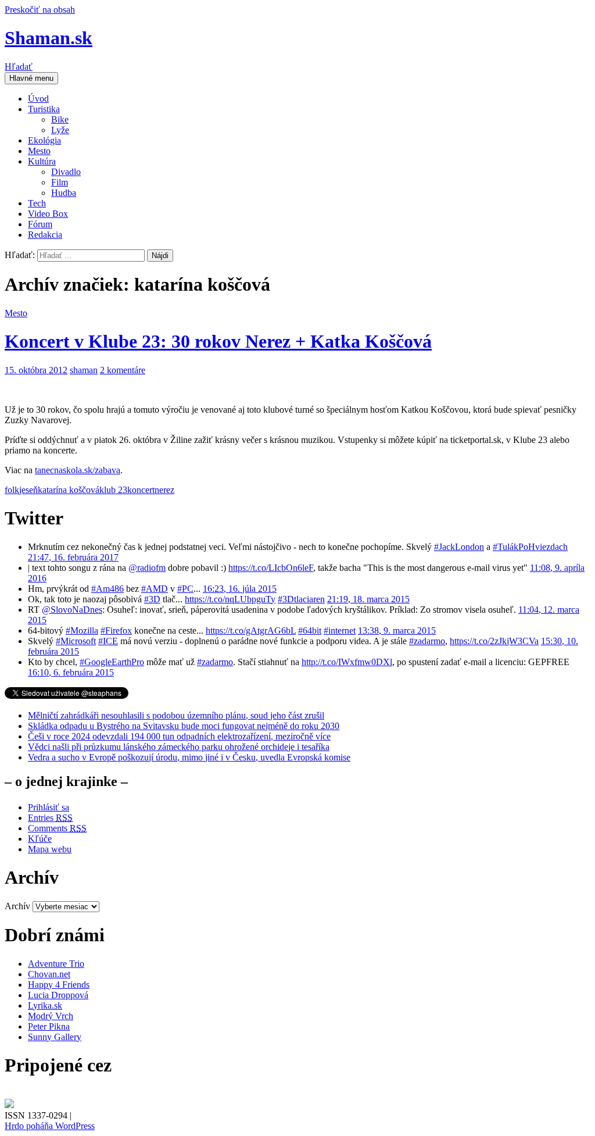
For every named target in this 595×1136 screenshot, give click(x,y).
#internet (340, 630)
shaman (84, 370)
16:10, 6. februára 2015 (71, 672)
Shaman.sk (48, 37)
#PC (185, 589)
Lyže (60, 130)
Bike (60, 119)
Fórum (40, 224)
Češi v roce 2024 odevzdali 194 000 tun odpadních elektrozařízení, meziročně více (179, 736)
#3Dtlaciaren (301, 599)
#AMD (154, 589)
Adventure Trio (56, 964)
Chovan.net (49, 974)
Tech (37, 203)
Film (59, 182)
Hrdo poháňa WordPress (50, 1126)
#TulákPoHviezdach (530, 547)
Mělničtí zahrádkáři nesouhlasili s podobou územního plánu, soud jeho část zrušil (176, 715)
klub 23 (113, 490)
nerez (164, 490)
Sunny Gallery (54, 1037)
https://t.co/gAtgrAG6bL (251, 630)
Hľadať (19, 67)
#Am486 (107, 589)
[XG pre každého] (9, 1105)
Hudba (63, 193)
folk (12, 490)
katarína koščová (68, 490)
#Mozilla (82, 630)
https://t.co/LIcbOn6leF (270, 568)
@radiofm (147, 568)
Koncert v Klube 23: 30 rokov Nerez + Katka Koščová (218, 341)
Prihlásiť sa (48, 807)
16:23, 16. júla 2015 (240, 589)
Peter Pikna (49, 1026)
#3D (152, 599)
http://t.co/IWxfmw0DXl (347, 662)
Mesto (39, 151)
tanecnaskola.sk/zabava (77, 470)
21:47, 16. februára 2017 (73, 557)
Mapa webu (49, 849)
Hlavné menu (31, 78)
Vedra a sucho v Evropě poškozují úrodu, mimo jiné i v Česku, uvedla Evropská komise (189, 757)
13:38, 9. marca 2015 (397, 630)
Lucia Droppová (58, 995)
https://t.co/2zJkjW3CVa (494, 641)
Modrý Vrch (50, 1016)
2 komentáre (122, 370)
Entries (50, 818)
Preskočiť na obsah (40, 10)
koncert (141, 490)
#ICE (108, 641)
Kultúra (42, 161)
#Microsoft (76, 641)
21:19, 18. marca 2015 (368, 599)
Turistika (44, 109)
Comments (57, 828)
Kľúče (40, 839)
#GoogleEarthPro (112, 662)
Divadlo (66, 172)
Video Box (48, 214)
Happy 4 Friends (58, 984)
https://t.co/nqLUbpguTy (230, 599)
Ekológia (44, 140)
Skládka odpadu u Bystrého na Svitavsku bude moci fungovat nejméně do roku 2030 (183, 726)
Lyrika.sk (45, 1005)
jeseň (28, 490)
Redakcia (45, 235)
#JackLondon (459, 547)
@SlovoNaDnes (72, 610)
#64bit (309, 630)
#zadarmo (427, 641)
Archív (17, 906)
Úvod (38, 98)
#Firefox (116, 630)
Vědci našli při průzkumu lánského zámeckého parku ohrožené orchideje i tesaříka (178, 747)
